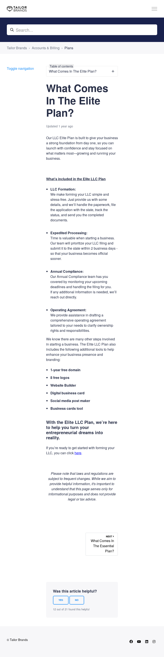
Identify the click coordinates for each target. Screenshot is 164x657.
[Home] (17, 9)
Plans (68, 47)
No (77, 600)
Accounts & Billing (46, 47)
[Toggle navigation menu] (154, 8)
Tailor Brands (17, 47)
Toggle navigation (20, 68)
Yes (61, 600)
